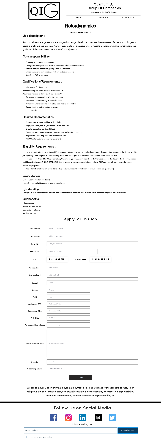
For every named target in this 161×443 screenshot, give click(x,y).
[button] (57, 259)
